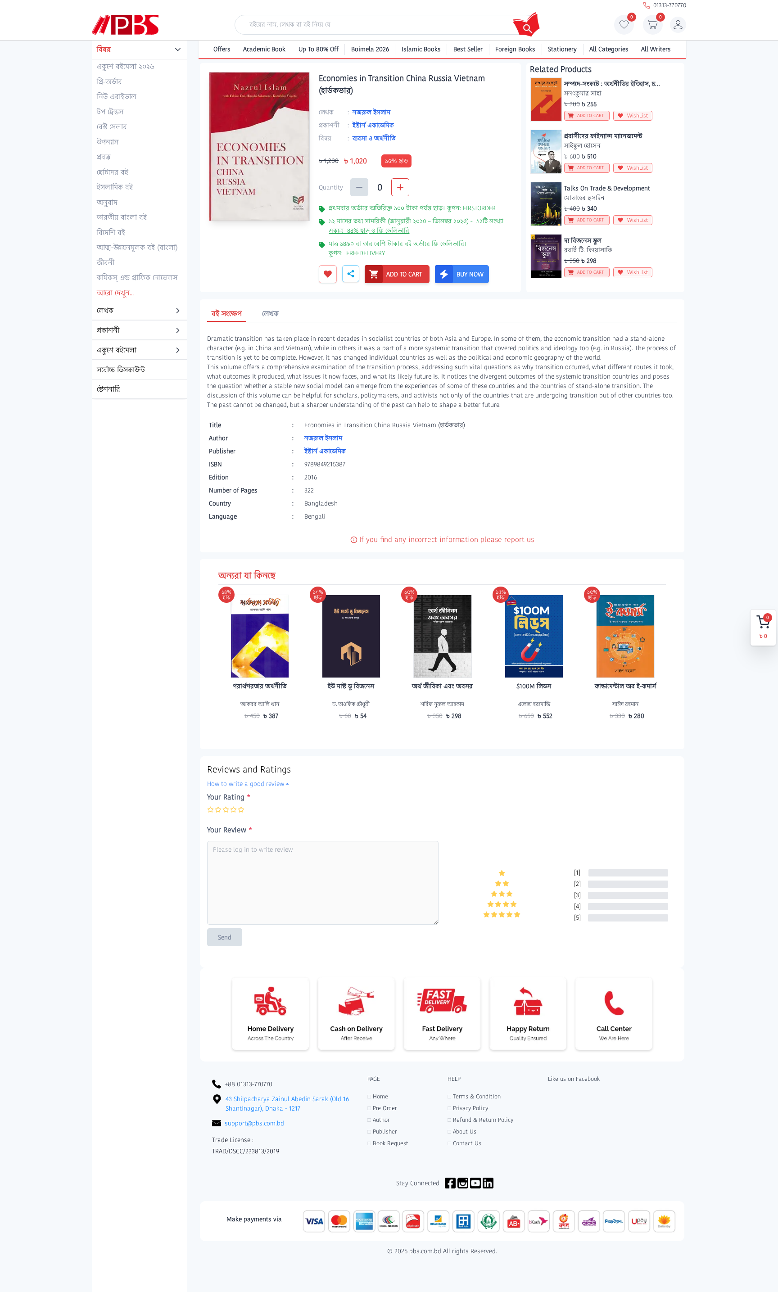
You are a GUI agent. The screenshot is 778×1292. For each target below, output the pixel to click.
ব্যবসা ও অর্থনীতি (374, 138)
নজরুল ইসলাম (371, 112)
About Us (462, 1131)
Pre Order (382, 1108)
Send (224, 937)
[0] (624, 27)
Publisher (382, 1131)
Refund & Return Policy (480, 1120)
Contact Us (464, 1143)
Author (378, 1120)
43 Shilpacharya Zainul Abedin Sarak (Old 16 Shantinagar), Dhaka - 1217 (287, 1103)
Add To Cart (260, 733)
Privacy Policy (468, 1108)
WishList (637, 115)
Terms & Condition (474, 1096)
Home (377, 1096)
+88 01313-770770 (248, 1084)
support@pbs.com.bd (254, 1123)
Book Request (387, 1143)
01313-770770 (669, 5)
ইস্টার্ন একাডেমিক (373, 125)
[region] (139, 220)
